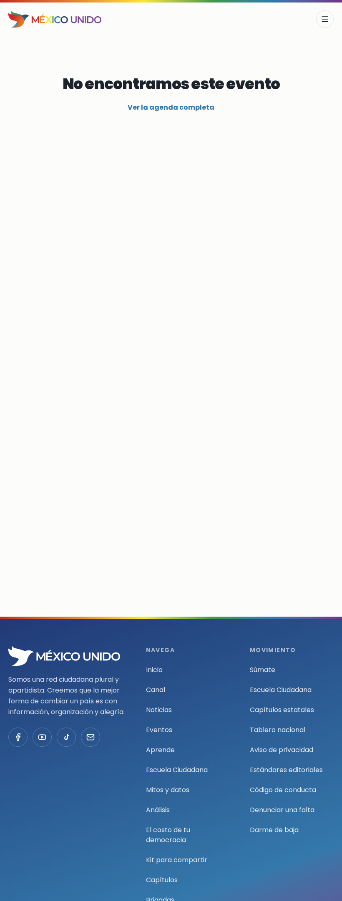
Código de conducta (283, 790)
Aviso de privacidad (281, 750)
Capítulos (162, 880)
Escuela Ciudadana (177, 770)
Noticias (159, 710)
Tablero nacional (277, 730)
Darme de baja (274, 830)
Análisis (158, 810)
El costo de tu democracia (168, 835)
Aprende (160, 750)
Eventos (159, 730)
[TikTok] (66, 737)
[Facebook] (18, 737)
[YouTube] (42, 737)
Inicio (154, 670)
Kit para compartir (176, 860)
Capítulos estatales (282, 710)
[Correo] (90, 737)
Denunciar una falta (282, 810)
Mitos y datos (167, 790)
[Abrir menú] (325, 19)
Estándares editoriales (286, 770)
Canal (155, 690)
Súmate (262, 670)
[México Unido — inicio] (54, 19)
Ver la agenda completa (171, 107)
